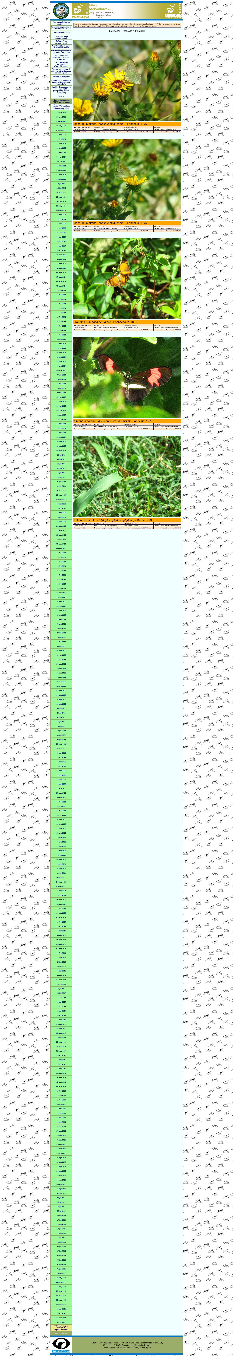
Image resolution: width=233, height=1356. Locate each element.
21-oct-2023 (61, 415)
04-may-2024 (61, 210)
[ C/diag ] (117, 131)
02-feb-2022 (61, 811)
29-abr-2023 (61, 504)
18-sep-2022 (61, 668)
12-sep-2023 (61, 446)
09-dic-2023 (61, 393)
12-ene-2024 (61, 362)
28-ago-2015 (61, 1162)
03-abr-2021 (61, 895)
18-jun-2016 (61, 1038)
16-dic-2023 (61, 384)
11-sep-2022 (61, 682)
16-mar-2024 (61, 268)
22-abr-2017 (61, 1006)
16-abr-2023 (61, 513)
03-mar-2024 (61, 286)
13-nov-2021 (61, 855)
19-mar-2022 (61, 797)
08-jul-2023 (61, 473)
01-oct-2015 (61, 1127)
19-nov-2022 (61, 651)
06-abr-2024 (61, 237)
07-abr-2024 (61, 233)
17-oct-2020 (61, 909)
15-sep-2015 (61, 1135)
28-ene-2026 (61, 112)
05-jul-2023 (61, 477)
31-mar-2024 (61, 255)
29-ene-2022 (61, 820)
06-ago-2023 (61, 451)
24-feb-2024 (61, 304)
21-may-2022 (61, 744)
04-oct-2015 (61, 1122)
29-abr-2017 (61, 1002)
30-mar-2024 (61, 259)
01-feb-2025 (61, 139)
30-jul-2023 (61, 455)
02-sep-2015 (61, 1153)
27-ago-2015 (61, 1167)
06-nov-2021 (61, 860)
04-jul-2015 (61, 1211)
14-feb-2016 (61, 1095)
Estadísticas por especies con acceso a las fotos (61, 52)
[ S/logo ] (110, 131)
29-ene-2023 (61, 597)
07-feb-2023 (61, 571)
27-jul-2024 (61, 184)
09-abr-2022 (61, 780)
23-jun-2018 (61, 962)
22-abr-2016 (61, 1064)
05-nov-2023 (61, 410)
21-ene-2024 (61, 348)
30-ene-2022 (61, 815)
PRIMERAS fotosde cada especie (61, 37)
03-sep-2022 (61, 691)
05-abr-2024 (61, 241)
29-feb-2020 (61, 922)
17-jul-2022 (61, 713)
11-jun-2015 (61, 1238)
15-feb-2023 (61, 562)
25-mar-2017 (61, 1024)
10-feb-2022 (61, 802)
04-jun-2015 (61, 1256)
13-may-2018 (61, 966)
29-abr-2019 (61, 926)
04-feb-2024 (61, 330)
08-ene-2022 (61, 842)
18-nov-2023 (61, 402)
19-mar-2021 (61, 900)
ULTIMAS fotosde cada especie (61, 42)
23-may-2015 (61, 1287)
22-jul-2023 (61, 464)
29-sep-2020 (61, 913)
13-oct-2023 (61, 428)
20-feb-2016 (61, 1091)
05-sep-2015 (61, 1144)
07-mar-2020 (61, 918)
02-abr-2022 (61, 784)
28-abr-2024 (61, 215)
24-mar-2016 (61, 1073)
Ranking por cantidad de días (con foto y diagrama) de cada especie (61, 71)
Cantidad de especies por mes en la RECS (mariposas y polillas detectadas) (61, 90)
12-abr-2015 (61, 1309)
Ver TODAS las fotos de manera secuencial (61, 47)
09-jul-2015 (61, 1202)
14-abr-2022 (61, 771)
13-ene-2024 (61, 357)
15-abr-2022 (61, 766)
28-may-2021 (61, 877)
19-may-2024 (61, 193)
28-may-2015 (61, 1278)
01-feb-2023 (61, 588)
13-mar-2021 (61, 904)
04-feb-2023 (61, 579)
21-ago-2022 (61, 695)
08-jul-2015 (61, 1207)
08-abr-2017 (61, 1015)
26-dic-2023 (61, 379)
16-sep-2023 (61, 442)
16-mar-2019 (61, 940)
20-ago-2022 (61, 700)
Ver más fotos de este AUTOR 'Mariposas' (140, 131)
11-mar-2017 (61, 1029)
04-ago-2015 (61, 1184)
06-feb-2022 (61, 806)
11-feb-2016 (61, 1100)
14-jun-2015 (61, 1224)
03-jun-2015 (61, 1260)
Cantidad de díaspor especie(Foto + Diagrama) (61, 64)
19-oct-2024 (61, 166)
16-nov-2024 (61, 161)
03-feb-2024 (61, 335)
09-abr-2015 (61, 1313)
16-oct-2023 (61, 419)
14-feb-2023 (61, 566)
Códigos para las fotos (61, 33)
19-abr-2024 (61, 228)
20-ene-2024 (61, 353)
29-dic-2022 (61, 628)
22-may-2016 (61, 1042)
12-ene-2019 (61, 958)
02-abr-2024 (61, 250)
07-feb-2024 (61, 326)
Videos (61, 96)
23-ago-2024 (61, 179)
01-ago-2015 (61, 1189)
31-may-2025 (61, 126)
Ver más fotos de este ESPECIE (171, 131)
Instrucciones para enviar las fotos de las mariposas (61, 28)
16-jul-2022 (61, 717)
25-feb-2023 (61, 553)
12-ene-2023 (61, 615)
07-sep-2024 (61, 170)
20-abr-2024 (61, 224)
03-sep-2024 (61, 175)
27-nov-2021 (61, 851)
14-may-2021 (61, 882)
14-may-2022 (61, 748)
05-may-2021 (61, 886)
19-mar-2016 (61, 1078)
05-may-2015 (61, 1300)
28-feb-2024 (61, 295)
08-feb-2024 (61, 322)
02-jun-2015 (61, 1264)
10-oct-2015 (61, 1118)
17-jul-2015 (61, 1198)
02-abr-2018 (61, 971)
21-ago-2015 (61, 1175)
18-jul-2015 (61, 1193)
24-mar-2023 (61, 526)
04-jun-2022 (61, 740)
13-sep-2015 (61, 1140)
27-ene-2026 (61, 117)
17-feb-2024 (61, 308)
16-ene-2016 (61, 1104)
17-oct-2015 (61, 1109)
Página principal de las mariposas (61, 23)
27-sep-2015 (61, 1131)
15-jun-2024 (61, 188)
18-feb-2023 (61, 557)
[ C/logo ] (103, 131)
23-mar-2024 (61, 264)
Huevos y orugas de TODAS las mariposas (61, 101)
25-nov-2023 (61, 397)
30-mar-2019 (61, 935)
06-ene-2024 (61, 370)
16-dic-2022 (61, 637)
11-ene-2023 (61, 620)
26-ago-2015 (61, 1171)
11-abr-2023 (61, 517)
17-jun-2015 (61, 1220)
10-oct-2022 (61, 660)
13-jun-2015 (61, 1229)
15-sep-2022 (61, 677)
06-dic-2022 (61, 646)
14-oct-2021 (61, 864)
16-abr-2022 (61, 762)
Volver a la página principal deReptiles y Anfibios (61, 1328)
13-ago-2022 (61, 704)
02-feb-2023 (61, 584)
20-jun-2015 (61, 1216)
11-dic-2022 (61, 642)
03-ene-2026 (61, 121)
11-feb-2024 (61, 317)
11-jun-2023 (61, 486)
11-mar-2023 (61, 539)
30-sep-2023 (61, 437)
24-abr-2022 (61, 753)
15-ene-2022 (61, 833)
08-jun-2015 (61, 1247)
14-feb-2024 (61, 313)
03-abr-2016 (61, 1069)
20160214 (84, 131)
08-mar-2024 (61, 273)
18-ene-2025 (61, 148)
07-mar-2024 (61, 277)
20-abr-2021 (61, 891)
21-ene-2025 (61, 144)
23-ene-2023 (61, 611)
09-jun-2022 (61, 735)
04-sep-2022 (61, 686)
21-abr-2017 (61, 1011)
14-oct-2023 (61, 424)
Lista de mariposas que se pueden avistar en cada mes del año (61, 82)
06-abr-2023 (61, 522)
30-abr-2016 (61, 1055)
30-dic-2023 (61, 375)
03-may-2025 (61, 130)
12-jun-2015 (61, 1233)
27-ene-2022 (61, 829)
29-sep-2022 (61, 664)
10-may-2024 (61, 206)
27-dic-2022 (61, 633)
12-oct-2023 (61, 433)
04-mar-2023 (61, 548)
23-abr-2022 (61, 757)
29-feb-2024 (61, 290)
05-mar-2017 (61, 1033)
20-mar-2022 (61, 793)
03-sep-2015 (61, 1149)
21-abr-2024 (61, 219)
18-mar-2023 (61, 535)
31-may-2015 (61, 1273)
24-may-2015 (61, 1282)
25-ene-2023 (61, 606)
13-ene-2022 (61, 837)
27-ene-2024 (61, 344)
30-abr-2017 (61, 998)
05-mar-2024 (61, 281)
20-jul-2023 (61, 468)
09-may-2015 (61, 1296)
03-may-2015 (61, 1304)
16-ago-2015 (61, 1180)
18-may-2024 (61, 197)
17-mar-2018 (61, 980)
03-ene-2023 (61, 624)
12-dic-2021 (61, 846)
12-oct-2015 (61, 1113)
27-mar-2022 (61, 789)
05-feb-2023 (61, 575)
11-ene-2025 (61, 153)
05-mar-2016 (61, 1087)
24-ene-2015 (61, 1322)
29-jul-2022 (61, 708)
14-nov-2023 (61, 406)
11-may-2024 (61, 201)
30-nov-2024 (61, 157)
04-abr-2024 (61, 246)
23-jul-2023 (61, 459)
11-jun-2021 (61, 873)
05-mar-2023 (61, 544)
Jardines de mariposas (61, 77)
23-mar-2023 (61, 531)
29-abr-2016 (61, 1060)
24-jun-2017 (61, 993)
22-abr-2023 (61, 508)
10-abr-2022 (61, 775)
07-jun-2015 (61, 1251)
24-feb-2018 (61, 984)
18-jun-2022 (61, 731)
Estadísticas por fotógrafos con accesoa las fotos (61, 57)
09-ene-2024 (61, 366)
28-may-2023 (61, 491)
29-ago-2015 (61, 1158)
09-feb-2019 (61, 953)
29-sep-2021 (61, 869)
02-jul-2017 (61, 989)
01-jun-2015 (61, 1269)
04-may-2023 (61, 499)
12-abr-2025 (61, 135)
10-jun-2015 (61, 1242)
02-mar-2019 (61, 949)
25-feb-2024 (61, 299)
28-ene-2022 (61, 824)
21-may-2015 (61, 1291)
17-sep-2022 (61, 673)
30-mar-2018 (61, 975)
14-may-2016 (61, 1046)
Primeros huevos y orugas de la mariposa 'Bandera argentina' (61, 107)
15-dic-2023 (61, 388)
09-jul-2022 (61, 722)
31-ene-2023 (61, 593)
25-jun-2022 (61, 726)
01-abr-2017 (61, 1020)
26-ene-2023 (61, 602)
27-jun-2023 (61, 482)
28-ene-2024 (61, 339)
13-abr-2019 (61, 931)
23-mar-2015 (61, 1318)
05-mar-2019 (61, 944)
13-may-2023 (61, 495)
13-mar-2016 (61, 1082)
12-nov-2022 (61, 655)
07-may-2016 (61, 1051)
